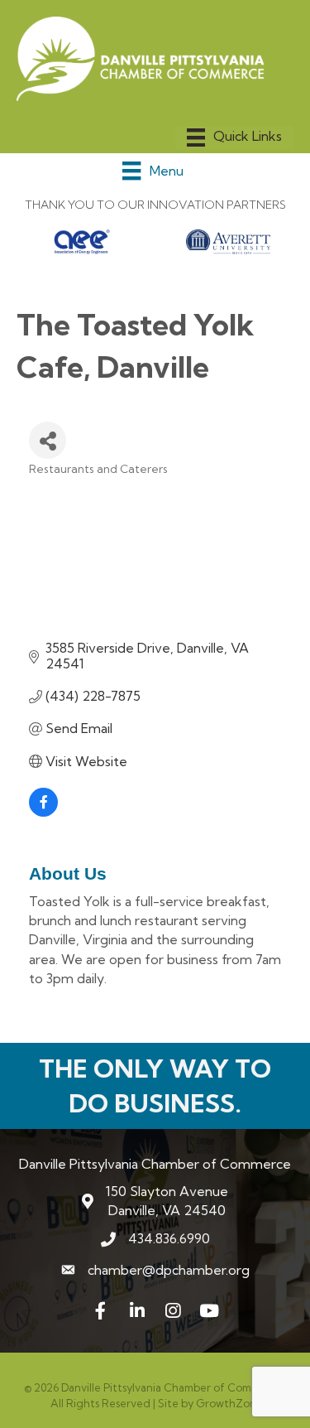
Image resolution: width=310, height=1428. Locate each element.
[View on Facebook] (43, 811)
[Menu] (234, 137)
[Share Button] (47, 440)
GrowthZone (229, 1403)
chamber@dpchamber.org (169, 1270)
